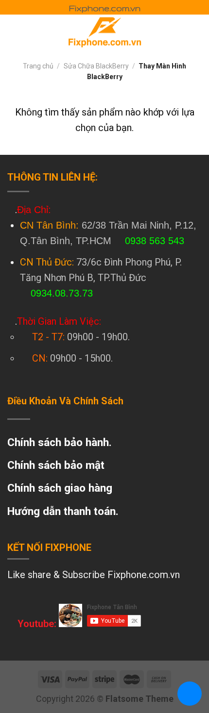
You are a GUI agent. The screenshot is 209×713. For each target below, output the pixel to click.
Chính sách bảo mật (55, 465)
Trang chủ (38, 66)
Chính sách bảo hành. (59, 442)
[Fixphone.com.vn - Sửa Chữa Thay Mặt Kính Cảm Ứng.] (104, 32)
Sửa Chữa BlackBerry (96, 66)
